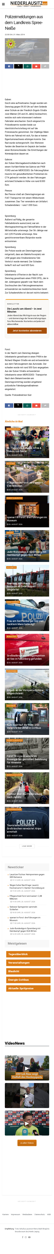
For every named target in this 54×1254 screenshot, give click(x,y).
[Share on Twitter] (18, 66)
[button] (27, 1067)
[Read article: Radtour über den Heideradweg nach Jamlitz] (27, 788)
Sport (10, 533)
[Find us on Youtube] (29, 1237)
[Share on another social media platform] (45, 66)
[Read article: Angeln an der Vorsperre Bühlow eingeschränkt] (27, 684)
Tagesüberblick (18, 954)
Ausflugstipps (14, 775)
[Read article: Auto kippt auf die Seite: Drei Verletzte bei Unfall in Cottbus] (27, 719)
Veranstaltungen (18, 962)
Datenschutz (40, 1214)
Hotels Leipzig (34, 1232)
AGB (49, 1214)
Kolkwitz (11, 567)
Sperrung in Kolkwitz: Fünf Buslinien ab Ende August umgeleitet (21, 586)
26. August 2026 (15, 455)
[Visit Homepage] (29, 4)
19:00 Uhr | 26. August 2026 (23, 891)
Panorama (12, 671)
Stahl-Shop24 (43, 1229)
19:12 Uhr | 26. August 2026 (23, 880)
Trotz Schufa (20, 1229)
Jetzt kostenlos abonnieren (27, 330)
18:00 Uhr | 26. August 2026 (23, 913)
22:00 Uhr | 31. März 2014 (15, 35)
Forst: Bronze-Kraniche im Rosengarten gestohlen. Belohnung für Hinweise (27, 759)
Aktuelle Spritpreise (21, 988)
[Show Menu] (3, 4)
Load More (27, 846)
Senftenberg (13, 602)
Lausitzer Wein (31, 1229)
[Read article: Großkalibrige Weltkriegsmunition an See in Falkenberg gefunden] (27, 650)
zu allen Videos (27, 1143)
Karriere (5, 1214)
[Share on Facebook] (9, 66)
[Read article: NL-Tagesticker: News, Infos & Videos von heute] (27, 442)
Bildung (11, 463)
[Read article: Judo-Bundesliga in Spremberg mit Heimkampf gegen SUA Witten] (27, 546)
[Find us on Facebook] (22, 1237)
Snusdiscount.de (21, 1232)
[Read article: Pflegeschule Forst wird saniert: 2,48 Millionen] (27, 477)
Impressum (15, 1214)
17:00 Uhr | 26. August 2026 (23, 923)
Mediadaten (27, 1214)
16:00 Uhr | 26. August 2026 (23, 934)
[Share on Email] (36, 66)
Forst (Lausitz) (14, 498)
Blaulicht (11, 636)
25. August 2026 (15, 766)
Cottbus (11, 706)
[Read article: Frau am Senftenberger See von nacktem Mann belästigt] (27, 615)
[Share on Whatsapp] (28, 66)
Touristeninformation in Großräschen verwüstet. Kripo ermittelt (24, 828)
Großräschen (14, 809)
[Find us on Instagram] (26, 1237)
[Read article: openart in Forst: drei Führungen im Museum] (27, 511)
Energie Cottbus (18, 979)
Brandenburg (13, 429)
